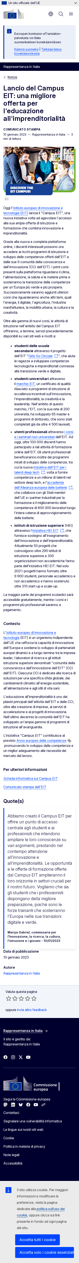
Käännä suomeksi (26, 49)
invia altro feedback (32, 1010)
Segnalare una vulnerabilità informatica (32, 1121)
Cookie (8, 1138)
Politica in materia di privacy (24, 1146)
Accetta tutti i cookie (37, 1239)
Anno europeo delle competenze (41, 740)
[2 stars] (11, 998)
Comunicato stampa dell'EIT (24, 787)
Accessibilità (12, 1163)
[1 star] (8, 998)
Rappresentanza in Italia (21, 973)
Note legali (11, 1155)
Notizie (12, 77)
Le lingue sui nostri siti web (23, 1129)
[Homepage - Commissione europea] (13, 13)
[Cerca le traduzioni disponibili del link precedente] (69, 741)
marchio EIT (25, 384)
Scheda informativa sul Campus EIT (30, 778)
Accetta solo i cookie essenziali (46, 1252)
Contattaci (11, 1113)
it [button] (50, 14)
